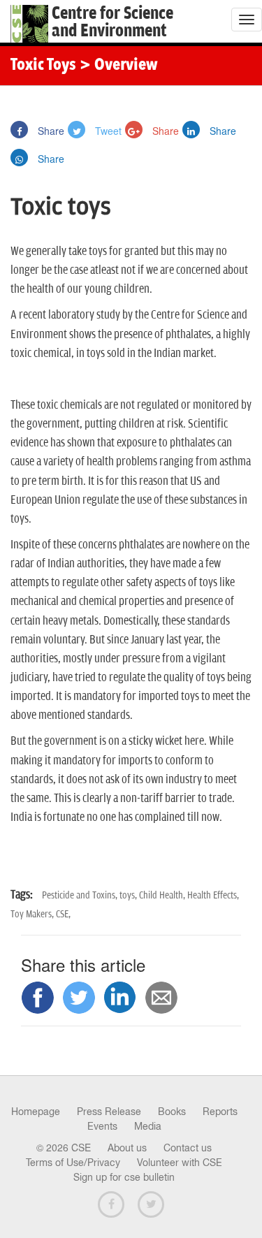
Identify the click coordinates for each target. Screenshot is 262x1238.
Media (147, 1126)
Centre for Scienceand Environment (112, 22)
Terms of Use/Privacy (73, 1162)
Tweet (107, 131)
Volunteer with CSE (179, 1162)
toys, (129, 895)
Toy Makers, (33, 914)
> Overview (119, 65)
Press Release (109, 1111)
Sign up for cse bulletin (124, 1177)
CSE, (63, 914)
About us (127, 1147)
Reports (220, 1111)
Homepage (35, 1111)
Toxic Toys (43, 65)
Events (102, 1126)
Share (49, 131)
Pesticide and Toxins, (80, 895)
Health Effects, (213, 895)
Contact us (187, 1147)
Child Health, (163, 895)
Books (172, 1111)
